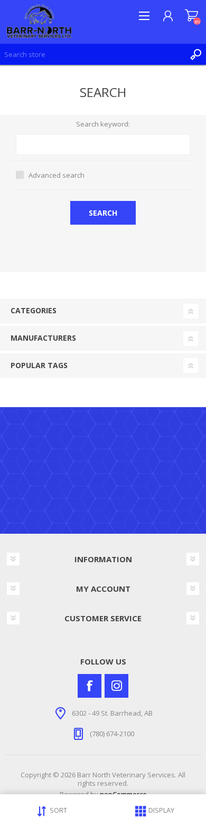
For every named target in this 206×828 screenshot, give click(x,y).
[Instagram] (116, 686)
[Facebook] (89, 686)
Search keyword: (103, 124)
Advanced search (57, 175)
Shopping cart (191, 15)
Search (195, 54)
